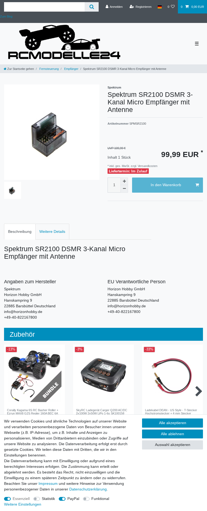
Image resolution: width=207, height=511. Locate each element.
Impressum (48, 483)
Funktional (100, 498)
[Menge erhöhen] (124, 181)
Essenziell (21, 498)
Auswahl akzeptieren (172, 444)
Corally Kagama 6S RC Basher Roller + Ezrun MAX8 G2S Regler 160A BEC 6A (32, 411)
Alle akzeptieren (172, 423)
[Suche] (91, 7)
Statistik (48, 498)
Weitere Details (52, 231)
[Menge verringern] (124, 189)
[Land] (159, 6)
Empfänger (70, 68)
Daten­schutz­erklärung (88, 489)
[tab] (20, 232)
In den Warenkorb (166, 185)
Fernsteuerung (49, 68)
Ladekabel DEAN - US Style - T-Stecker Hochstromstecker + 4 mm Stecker (171, 411)
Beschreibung (20, 231)
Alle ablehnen (172, 434)
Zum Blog (6, 16)
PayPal (73, 498)
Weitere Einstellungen (22, 504)
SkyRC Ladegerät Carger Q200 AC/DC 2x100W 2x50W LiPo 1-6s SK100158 (101, 411)
